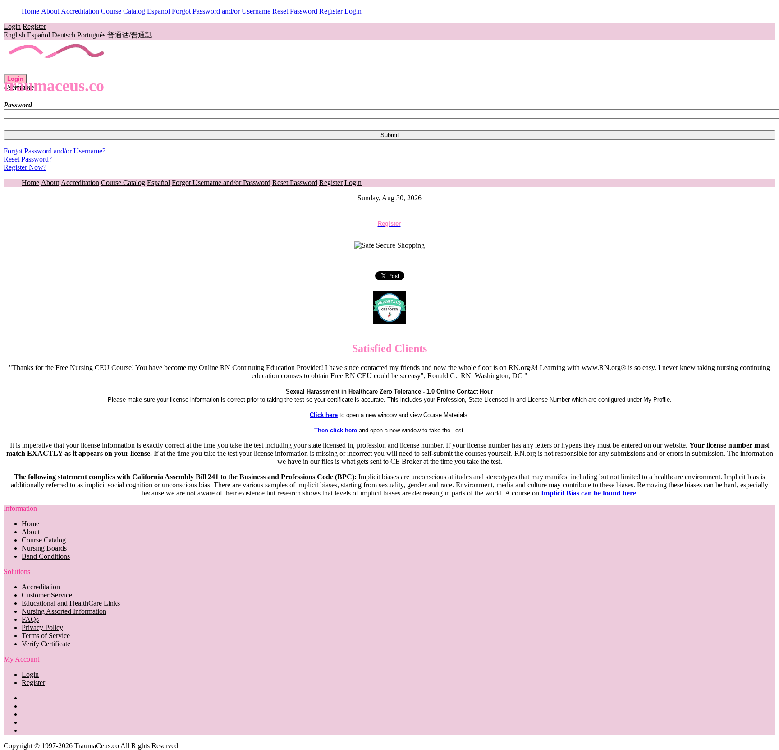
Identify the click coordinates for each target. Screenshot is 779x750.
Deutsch (63, 35)
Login (353, 11)
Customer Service (47, 595)
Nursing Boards (44, 548)
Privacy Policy (42, 627)
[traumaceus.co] (57, 70)
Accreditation (80, 11)
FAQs (30, 619)
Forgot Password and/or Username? (54, 151)
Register (331, 11)
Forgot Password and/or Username (221, 11)
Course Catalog (123, 11)
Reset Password (294, 11)
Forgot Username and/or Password (221, 182)
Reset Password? (28, 159)
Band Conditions (46, 556)
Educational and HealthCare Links (71, 603)
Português (91, 35)
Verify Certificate (46, 644)
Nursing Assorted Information (64, 611)
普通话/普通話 (129, 35)
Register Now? (25, 167)
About (50, 11)
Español (158, 11)
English (14, 35)
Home (30, 11)
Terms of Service (46, 635)
